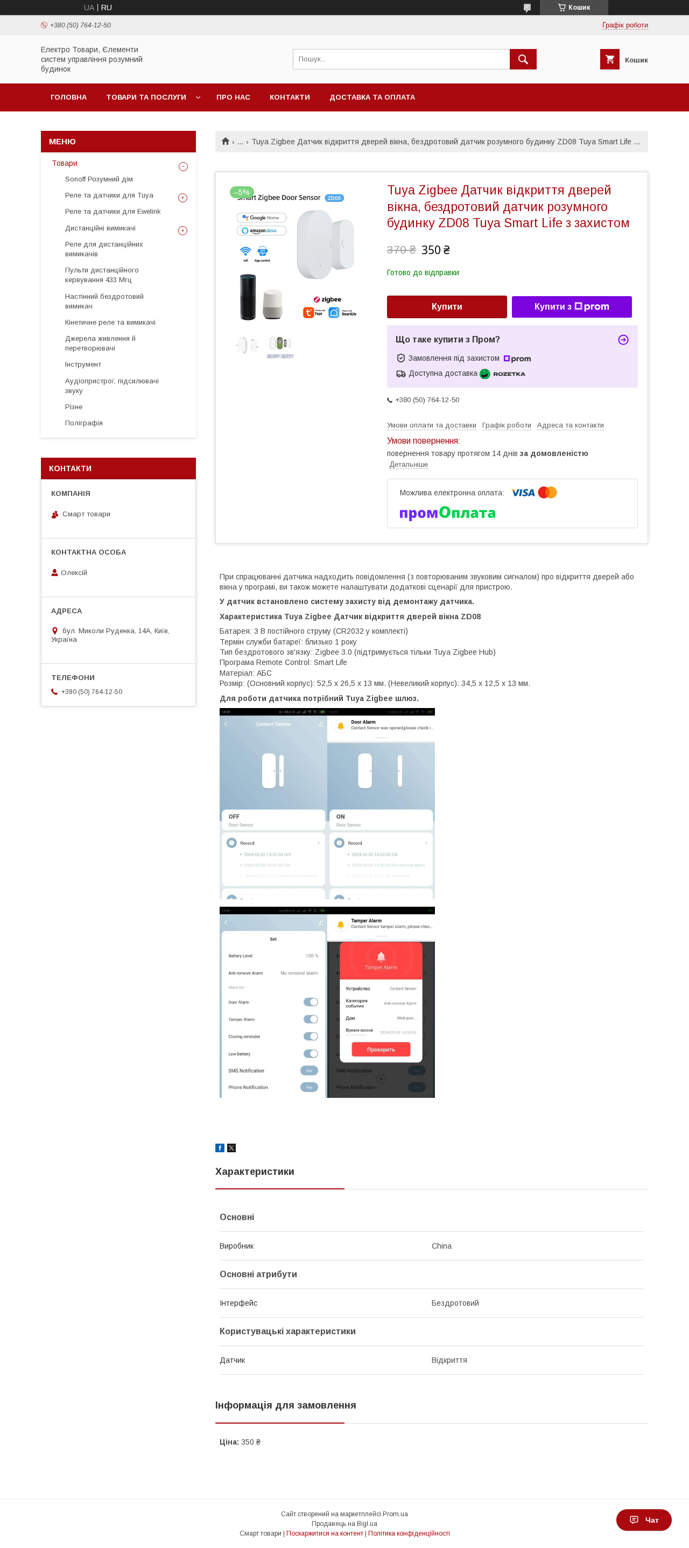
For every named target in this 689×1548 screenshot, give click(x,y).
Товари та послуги (146, 97)
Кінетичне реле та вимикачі (110, 322)
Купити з (553, 306)
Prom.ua (395, 1514)
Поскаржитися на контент (324, 1533)
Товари (65, 163)
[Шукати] (523, 59)
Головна (69, 97)
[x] (231, 1149)
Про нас (233, 97)
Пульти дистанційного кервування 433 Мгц (102, 275)
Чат (652, 1520)
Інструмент (83, 364)
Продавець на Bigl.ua (344, 1524)
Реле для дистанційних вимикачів (104, 249)
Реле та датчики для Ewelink (113, 211)
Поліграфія (84, 423)
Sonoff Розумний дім (99, 179)
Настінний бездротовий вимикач (104, 301)
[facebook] (219, 1149)
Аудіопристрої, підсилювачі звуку (112, 386)
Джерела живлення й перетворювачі (100, 343)
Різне (73, 407)
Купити (447, 306)
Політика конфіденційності (409, 1533)
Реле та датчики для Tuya (109, 195)
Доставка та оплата (372, 97)
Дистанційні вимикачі (100, 228)
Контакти (290, 97)
